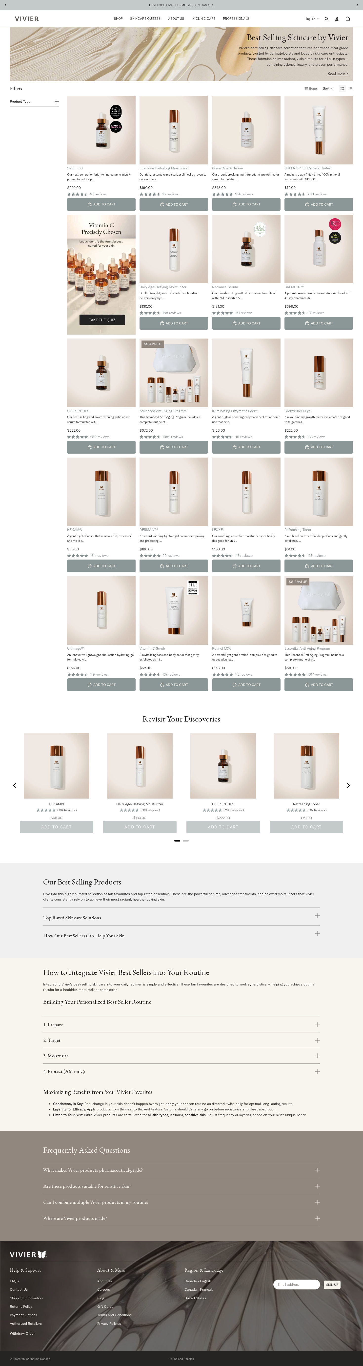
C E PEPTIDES (223, 804)
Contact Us (19, 1289)
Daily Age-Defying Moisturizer (139, 804)
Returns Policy (21, 1306)
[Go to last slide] (15, 785)
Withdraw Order (22, 1333)
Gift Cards (105, 1306)
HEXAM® (56, 804)
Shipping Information (26, 1298)
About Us (104, 1281)
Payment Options (23, 1315)
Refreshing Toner (306, 804)
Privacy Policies (109, 1323)
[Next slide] (348, 785)
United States (195, 1298)
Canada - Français (198, 1289)
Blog (100, 1298)
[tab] (177, 841)
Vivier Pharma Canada (35, 1359)
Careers (103, 1289)
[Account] (336, 18)
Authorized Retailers (26, 1323)
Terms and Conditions (114, 1315)
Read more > (338, 73)
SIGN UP (332, 1284)
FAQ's (14, 1281)
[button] (328, 88)
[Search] (326, 18)
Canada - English (197, 1281)
